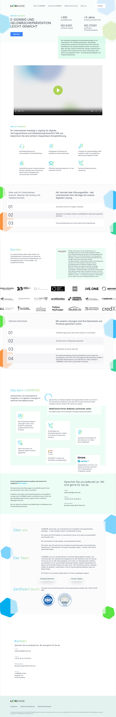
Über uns (83, 6)
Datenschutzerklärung (27, 706)
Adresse (17, 671)
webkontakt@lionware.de (72, 492)
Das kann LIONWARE (55, 6)
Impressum (13, 706)
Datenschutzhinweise (44, 706)
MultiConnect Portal (71, 6)
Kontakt (100, 6)
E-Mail (66, 490)
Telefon (66, 497)
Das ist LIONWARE (39, 6)
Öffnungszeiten (68, 503)
